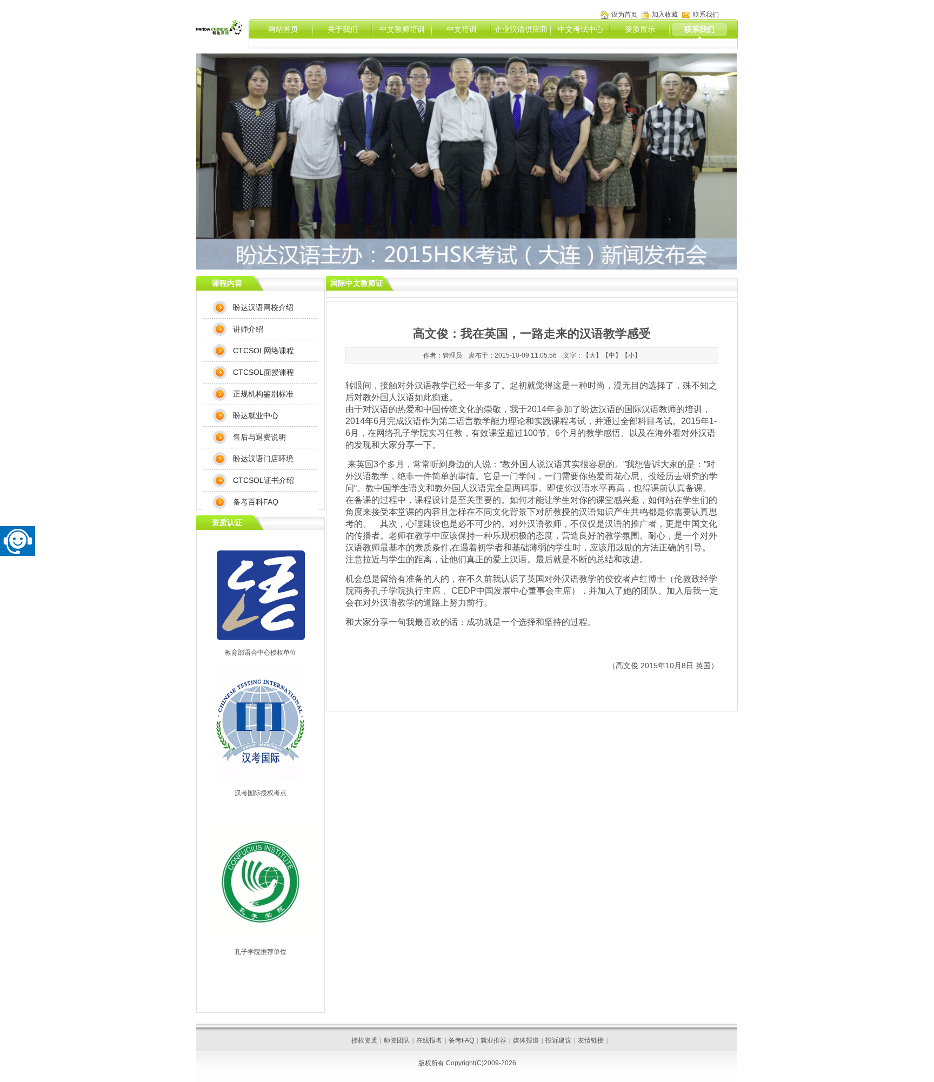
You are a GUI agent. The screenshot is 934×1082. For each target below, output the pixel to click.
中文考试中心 (580, 29)
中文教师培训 (402, 29)
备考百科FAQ (255, 502)
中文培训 (461, 29)
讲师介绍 (248, 329)
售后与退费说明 (259, 437)
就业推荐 (493, 1040)
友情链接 (591, 1040)
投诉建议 (558, 1040)
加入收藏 (665, 14)
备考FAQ (461, 1040)
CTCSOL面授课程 (263, 372)
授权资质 (364, 1040)
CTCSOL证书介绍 (263, 480)
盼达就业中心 (255, 415)
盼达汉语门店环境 (263, 458)
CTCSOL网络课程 (263, 350)
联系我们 (699, 29)
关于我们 (343, 29)
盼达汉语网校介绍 (263, 307)
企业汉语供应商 (521, 29)
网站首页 (283, 29)
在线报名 (429, 1040)
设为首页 (624, 14)
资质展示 (640, 29)
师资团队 (397, 1040)
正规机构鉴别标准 (263, 393)
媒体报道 (526, 1040)
